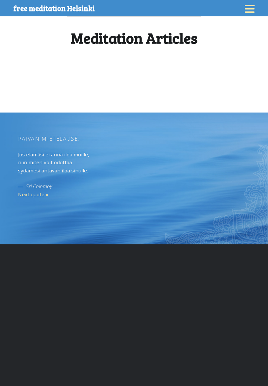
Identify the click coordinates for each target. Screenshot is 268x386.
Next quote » (33, 194)
